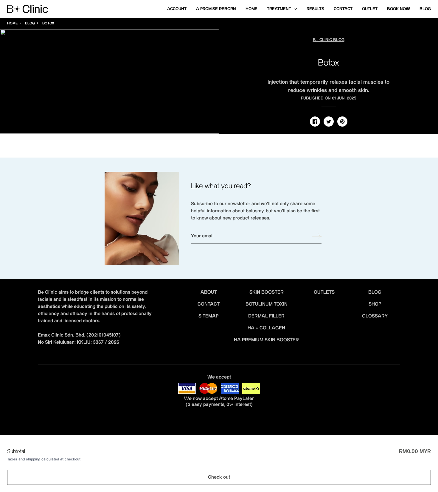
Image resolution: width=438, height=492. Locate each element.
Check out (219, 477)
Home (251, 9)
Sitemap (208, 316)
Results (315, 9)
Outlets (324, 292)
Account (177, 9)
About (209, 292)
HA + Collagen (266, 328)
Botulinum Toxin (267, 304)
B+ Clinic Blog (328, 40)
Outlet (370, 9)
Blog (425, 9)
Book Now (398, 9)
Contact (343, 9)
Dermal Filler (266, 316)
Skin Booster (266, 292)
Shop (375, 304)
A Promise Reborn (216, 9)
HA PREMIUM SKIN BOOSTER (266, 340)
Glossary (375, 316)
